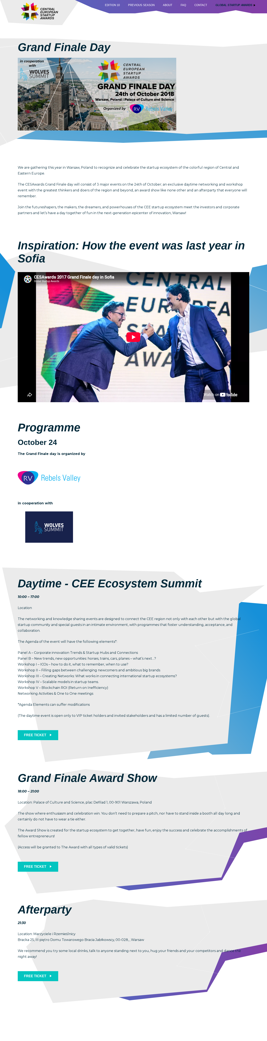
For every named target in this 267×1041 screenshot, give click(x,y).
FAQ (183, 5)
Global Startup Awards (233, 5)
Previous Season (141, 5)
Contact (200, 5)
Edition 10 (112, 5)
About (167, 5)
